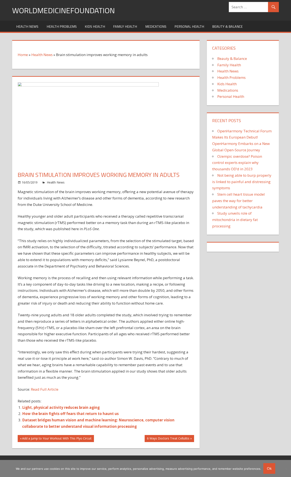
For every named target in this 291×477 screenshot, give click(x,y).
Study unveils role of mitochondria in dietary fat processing (235, 219)
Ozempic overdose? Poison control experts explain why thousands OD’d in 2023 (237, 163)
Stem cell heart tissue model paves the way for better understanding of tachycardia (238, 201)
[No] (286, 468)
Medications (155, 26)
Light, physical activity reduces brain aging (61, 407)
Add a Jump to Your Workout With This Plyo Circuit (57, 439)
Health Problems (62, 26)
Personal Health (189, 26)
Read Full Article (44, 389)
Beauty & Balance (227, 26)
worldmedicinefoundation (63, 10)
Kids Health (95, 26)
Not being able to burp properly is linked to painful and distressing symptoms (241, 182)
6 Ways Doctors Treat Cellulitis (168, 439)
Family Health (125, 26)
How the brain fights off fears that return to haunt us (70, 413)
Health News (27, 26)
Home (23, 54)
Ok (269, 468)
